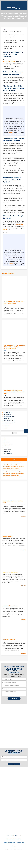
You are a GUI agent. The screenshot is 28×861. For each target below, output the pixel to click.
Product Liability (8, 424)
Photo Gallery (14, 835)
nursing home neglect (7, 470)
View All (6, 428)
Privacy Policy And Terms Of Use (14, 839)
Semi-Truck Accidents (9, 420)
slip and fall (13, 473)
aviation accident (6, 463)
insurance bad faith (14, 466)
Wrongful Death (8, 418)
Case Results (7, 442)
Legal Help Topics (8, 444)
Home (8, 835)
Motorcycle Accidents (9, 422)
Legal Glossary (8, 445)
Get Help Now (14, 698)
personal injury (5, 471)
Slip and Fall (7, 426)
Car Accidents (7, 414)
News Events (7, 451)
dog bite (4, 464)
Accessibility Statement (9, 842)
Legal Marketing (20, 842)
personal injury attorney (9, 61)
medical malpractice (6, 468)
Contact (11, 132)
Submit (14, 764)
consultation (10, 79)
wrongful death (20, 477)
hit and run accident (6, 466)
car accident (19, 463)
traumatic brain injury (15, 475)
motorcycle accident (15, 468)
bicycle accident (13, 463)
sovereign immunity (20, 473)
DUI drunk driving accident (12, 464)
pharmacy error (12, 471)
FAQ (4, 438)
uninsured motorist (12, 477)
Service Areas (7, 449)
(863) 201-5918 (11, 7)
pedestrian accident (15, 470)
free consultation (20, 224)
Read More (23, 516)
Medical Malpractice (9, 416)
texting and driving (6, 475)
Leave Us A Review (8, 453)
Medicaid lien (21, 466)
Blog (5, 440)
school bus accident (6, 473)
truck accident (5, 477)
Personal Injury (8, 412)
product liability (19, 471)
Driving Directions (8, 447)
